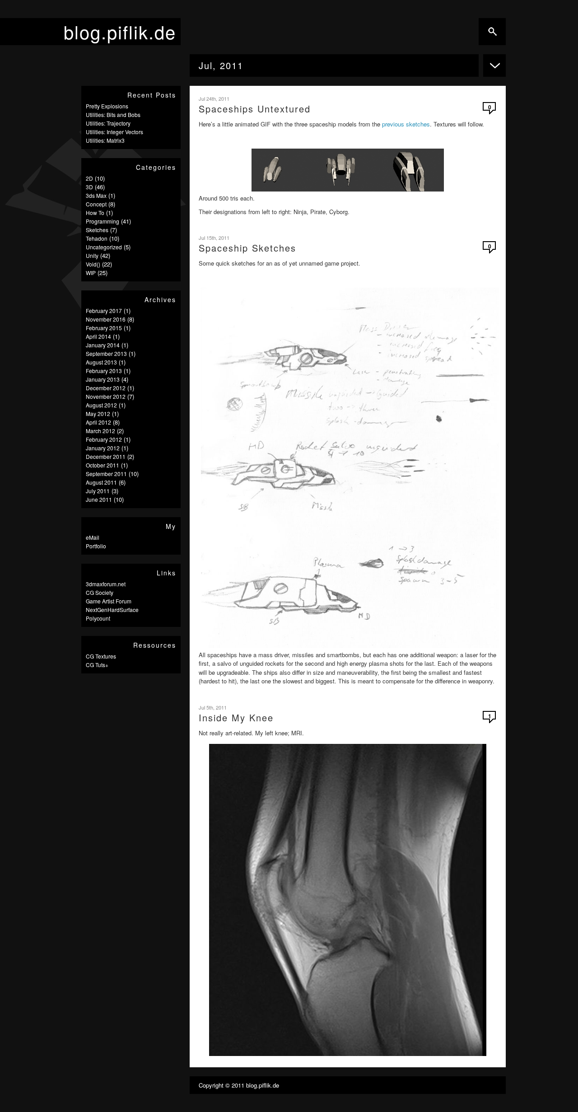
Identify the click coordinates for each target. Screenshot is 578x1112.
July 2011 (98, 491)
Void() (93, 264)
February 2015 (104, 328)
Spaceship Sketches (247, 247)
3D (89, 187)
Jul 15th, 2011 (214, 237)
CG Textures (101, 656)
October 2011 (102, 465)
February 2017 (104, 310)
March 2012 (100, 431)
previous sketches (406, 124)
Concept (96, 204)
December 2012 (106, 388)
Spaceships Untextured (255, 108)
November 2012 (106, 396)
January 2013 (103, 379)
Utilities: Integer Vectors (114, 131)
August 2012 (101, 405)
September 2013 (106, 353)
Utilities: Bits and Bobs (113, 114)
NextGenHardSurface (112, 609)
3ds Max (96, 195)
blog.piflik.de (120, 31)
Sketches (97, 230)
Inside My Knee (236, 717)
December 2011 (106, 456)
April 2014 (98, 336)
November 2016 (106, 319)
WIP (91, 272)
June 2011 (99, 499)
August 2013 (101, 362)
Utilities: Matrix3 (105, 140)
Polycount (98, 618)
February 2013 (104, 370)
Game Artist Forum (108, 601)
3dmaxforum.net (106, 584)
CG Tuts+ (97, 664)
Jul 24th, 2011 (214, 98)
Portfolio (96, 546)
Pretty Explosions (107, 106)
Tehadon (96, 238)
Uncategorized (104, 247)
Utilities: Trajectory (108, 123)
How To (95, 212)
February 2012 (104, 439)
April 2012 (98, 422)
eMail (92, 537)
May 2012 (98, 413)
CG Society (99, 592)
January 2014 (103, 345)
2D (89, 178)
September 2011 (106, 473)
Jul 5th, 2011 (213, 707)
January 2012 (103, 448)
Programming (102, 221)
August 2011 (101, 482)
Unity (92, 255)
